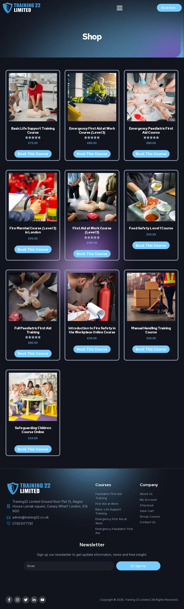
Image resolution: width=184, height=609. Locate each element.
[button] (119, 8)
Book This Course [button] (33, 249)
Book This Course (33, 154)
